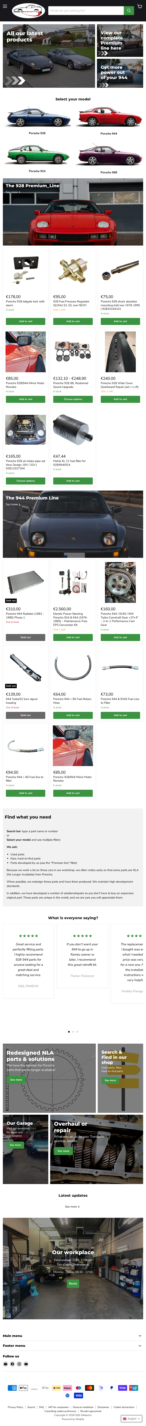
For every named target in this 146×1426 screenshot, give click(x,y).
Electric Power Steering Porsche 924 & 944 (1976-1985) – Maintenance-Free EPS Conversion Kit (70, 619)
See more (71, 1206)
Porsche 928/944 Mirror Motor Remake (25, 385)
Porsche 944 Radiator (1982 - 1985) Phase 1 (25, 615)
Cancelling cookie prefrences (60, 1411)
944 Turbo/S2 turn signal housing (21, 701)
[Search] (129, 10)
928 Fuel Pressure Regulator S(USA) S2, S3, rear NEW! (71, 303)
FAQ (41, 1407)
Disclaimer (103, 1407)
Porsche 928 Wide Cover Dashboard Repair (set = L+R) (120, 385)
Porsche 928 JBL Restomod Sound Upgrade (70, 385)
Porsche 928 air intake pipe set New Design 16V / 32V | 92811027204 (25, 464)
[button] (131, 1418)
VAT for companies (58, 1407)
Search (31, 1407)
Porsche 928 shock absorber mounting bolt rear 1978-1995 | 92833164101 (120, 305)
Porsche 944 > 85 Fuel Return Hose (72, 701)
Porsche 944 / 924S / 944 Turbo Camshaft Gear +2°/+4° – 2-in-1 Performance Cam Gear (119, 619)
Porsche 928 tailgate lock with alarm (25, 303)
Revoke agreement (91, 1411)
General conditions (83, 1407)
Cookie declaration (123, 1407)
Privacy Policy (15, 1407)
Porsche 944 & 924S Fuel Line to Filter (120, 701)
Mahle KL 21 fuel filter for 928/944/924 (69, 463)
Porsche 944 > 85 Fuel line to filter (24, 779)
